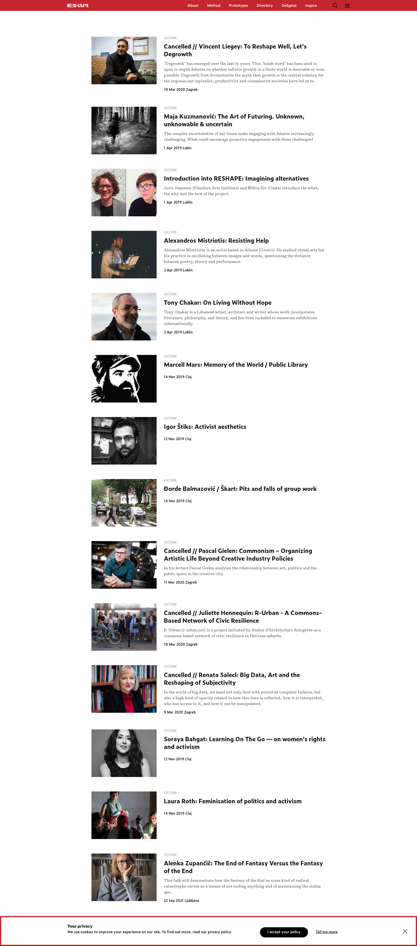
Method (213, 5)
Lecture (170, 38)
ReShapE (78, 5)
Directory (265, 5)
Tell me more (327, 932)
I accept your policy (283, 932)
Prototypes (238, 5)
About (193, 5)
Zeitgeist (289, 5)
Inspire (311, 5)
